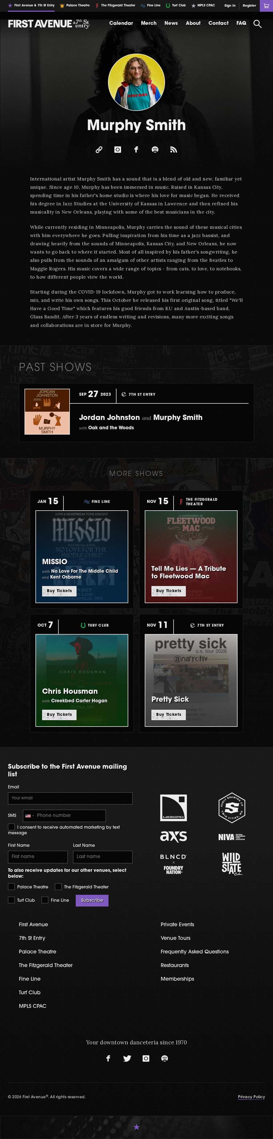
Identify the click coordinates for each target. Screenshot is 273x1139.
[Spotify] (155, 149)
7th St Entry (32, 938)
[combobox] (29, 816)
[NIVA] (232, 837)
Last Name (84, 846)
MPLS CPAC (32, 1006)
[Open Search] (257, 24)
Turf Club (25, 901)
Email (13, 787)
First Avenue (33, 925)
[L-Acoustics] (173, 808)
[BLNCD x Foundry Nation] (173, 864)
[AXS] (173, 837)
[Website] (99, 149)
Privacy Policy (251, 1097)
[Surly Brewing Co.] (232, 807)
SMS (12, 816)
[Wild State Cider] (232, 864)
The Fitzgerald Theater (86, 887)
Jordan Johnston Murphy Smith (141, 418)
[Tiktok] (173, 149)
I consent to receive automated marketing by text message (64, 830)
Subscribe (92, 901)
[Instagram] (118, 149)
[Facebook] (136, 149)
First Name (19, 846)
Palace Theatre (32, 887)
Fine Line (59, 901)
